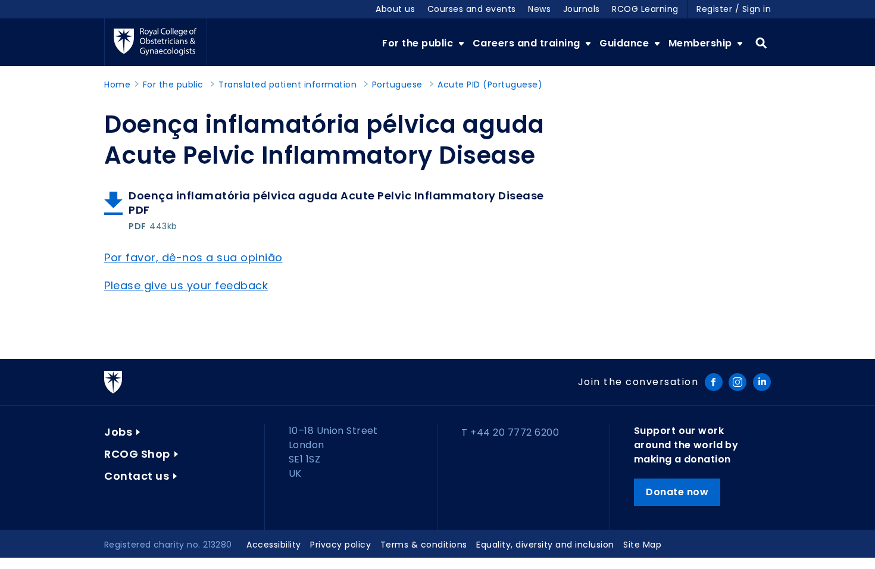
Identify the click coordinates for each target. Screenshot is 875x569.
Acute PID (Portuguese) (490, 84)
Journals (581, 9)
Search (761, 43)
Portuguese (397, 84)
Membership (701, 43)
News (539, 9)
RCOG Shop (137, 453)
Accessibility (273, 545)
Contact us (136, 475)
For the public (419, 43)
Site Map (642, 545)
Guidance (625, 43)
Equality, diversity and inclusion (545, 545)
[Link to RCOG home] (155, 42)
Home (117, 84)
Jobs (118, 431)
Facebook (714, 382)
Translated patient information (287, 84)
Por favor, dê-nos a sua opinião (193, 257)
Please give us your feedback (186, 285)
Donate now (677, 492)
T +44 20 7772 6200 (510, 432)
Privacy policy (340, 545)
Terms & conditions (423, 545)
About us (395, 9)
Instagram (737, 382)
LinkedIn (762, 382)
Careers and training (528, 43)
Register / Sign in (733, 9)
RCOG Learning (645, 9)
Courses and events (471, 9)
